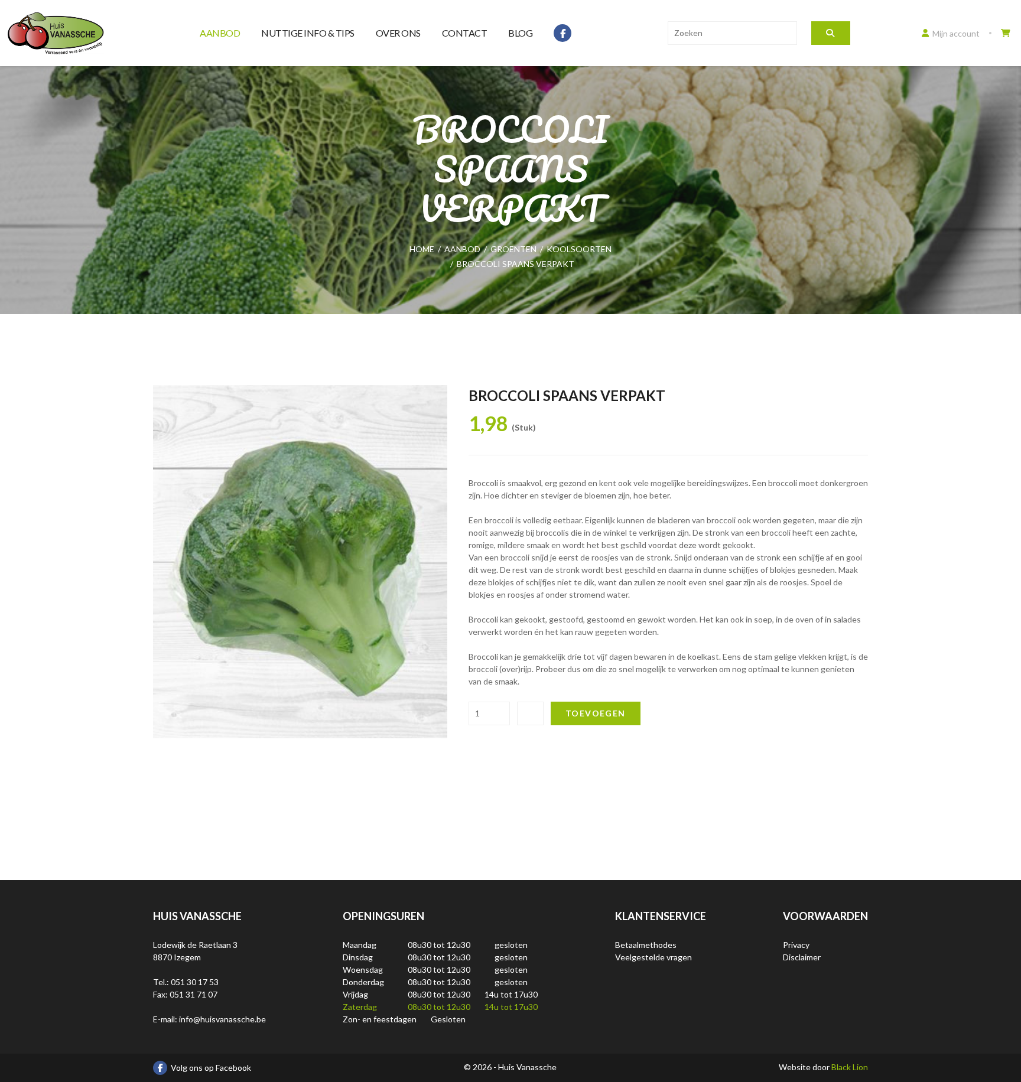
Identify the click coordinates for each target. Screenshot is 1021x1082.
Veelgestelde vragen (653, 957)
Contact (464, 32)
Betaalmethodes (646, 945)
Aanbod (220, 32)
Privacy (796, 945)
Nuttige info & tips (308, 32)
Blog (520, 32)
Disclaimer (802, 957)
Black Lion (849, 1067)
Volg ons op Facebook (211, 1068)
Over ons (398, 32)
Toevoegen (595, 713)
